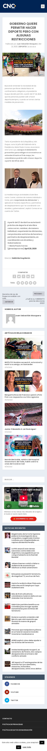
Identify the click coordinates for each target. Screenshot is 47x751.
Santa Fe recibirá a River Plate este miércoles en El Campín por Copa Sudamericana (26, 585)
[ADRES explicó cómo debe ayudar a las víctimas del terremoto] (7, 642)
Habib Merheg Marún (21, 258)
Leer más (27, 747)
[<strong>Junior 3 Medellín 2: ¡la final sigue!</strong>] (23, 414)
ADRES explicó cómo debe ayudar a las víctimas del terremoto (26, 641)
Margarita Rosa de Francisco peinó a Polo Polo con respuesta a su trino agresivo (23, 396)
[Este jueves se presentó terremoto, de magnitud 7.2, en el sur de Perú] (7, 575)
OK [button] (42, 742)
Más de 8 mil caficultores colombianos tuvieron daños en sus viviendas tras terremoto (26, 596)
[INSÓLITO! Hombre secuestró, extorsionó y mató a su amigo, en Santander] (23, 348)
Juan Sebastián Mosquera (27, 44)
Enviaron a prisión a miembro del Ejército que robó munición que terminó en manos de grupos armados (25, 620)
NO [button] (18, 747)
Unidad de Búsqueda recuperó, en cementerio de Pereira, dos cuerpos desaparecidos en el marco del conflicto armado (27, 653)
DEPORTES (23, 46)
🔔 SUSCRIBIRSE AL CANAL (23, 519)
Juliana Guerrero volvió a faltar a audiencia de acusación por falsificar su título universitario (25, 565)
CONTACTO (7, 718)
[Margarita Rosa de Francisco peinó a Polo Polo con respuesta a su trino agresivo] (23, 381)
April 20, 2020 (31, 248)
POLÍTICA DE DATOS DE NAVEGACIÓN (17, 730)
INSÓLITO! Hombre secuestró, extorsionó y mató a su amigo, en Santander (23, 363)
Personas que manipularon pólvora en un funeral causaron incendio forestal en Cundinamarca (26, 632)
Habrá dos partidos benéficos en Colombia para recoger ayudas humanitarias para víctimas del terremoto (25, 607)
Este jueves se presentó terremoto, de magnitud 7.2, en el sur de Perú (26, 575)
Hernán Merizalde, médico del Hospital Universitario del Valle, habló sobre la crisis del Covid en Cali (22, 461)
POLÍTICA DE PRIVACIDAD (12, 724)
